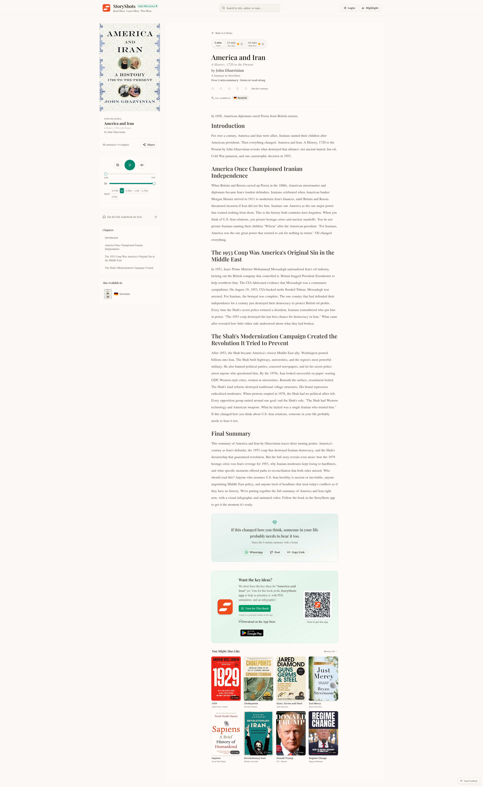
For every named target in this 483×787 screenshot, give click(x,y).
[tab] (218, 44)
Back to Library (223, 33)
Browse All (329, 651)
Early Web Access (148, 6)
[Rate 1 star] (212, 88)
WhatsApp (256, 552)
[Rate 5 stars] (246, 88)
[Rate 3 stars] (229, 88)
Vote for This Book (256, 608)
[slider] (105, 173)
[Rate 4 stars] (237, 88)
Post (277, 552)
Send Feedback (471, 780)
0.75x (115, 190)
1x (122, 190)
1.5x (136, 190)
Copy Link (298, 552)
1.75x (145, 190)
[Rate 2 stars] (221, 88)
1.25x (129, 190)
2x (115, 196)
